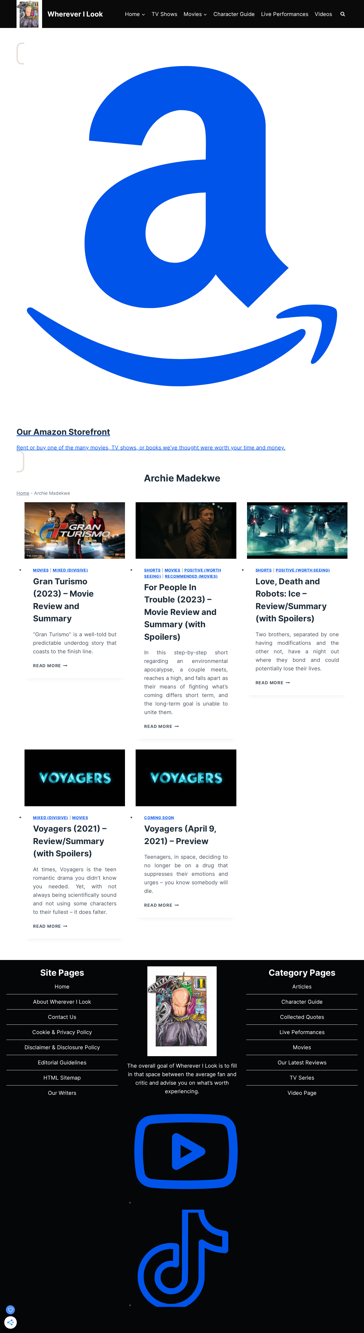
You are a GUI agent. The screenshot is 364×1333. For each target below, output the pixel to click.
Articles (302, 986)
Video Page (302, 1093)
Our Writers (62, 1093)
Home (23, 493)
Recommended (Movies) (191, 576)
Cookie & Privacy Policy (62, 1032)
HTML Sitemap (62, 1078)
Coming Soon (159, 817)
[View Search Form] (342, 14)
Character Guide (234, 14)
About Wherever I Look (62, 1002)
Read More (50, 665)
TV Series (302, 1078)
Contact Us (62, 1017)
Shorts (152, 570)
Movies (41, 570)
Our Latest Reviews (302, 1062)
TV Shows (164, 14)
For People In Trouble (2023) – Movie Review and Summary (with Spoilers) (180, 612)
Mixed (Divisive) (70, 570)
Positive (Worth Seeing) (303, 570)
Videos (323, 14)
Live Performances (284, 14)
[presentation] (75, 530)
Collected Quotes (302, 1017)
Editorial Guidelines (62, 1062)
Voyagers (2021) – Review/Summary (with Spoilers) (70, 841)
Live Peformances (302, 1032)
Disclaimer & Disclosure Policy (62, 1047)
